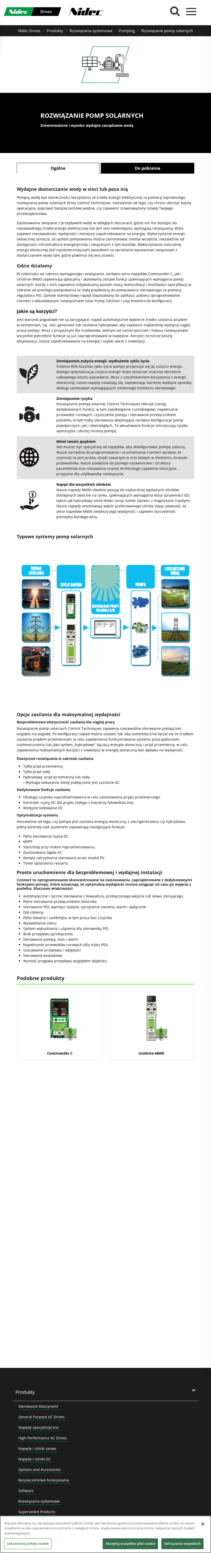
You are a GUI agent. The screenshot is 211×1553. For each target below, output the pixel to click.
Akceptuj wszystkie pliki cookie (130, 1543)
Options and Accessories (39, 1469)
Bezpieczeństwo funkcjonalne (43, 1480)
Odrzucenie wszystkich (182, 1543)
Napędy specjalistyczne (38, 1427)
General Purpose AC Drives (41, 1416)
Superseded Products (36, 1511)
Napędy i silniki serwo (37, 1448)
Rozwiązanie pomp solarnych (167, 30)
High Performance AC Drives (42, 1437)
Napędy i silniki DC (34, 1459)
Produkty (55, 30)
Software (25, 1490)
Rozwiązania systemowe (90, 30)
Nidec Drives (29, 30)
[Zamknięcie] (202, 1524)
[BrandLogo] (32, 12)
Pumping (127, 30)
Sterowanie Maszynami (38, 1406)
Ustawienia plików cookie (28, 1543)
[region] (105, 1534)
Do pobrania (147, 168)
